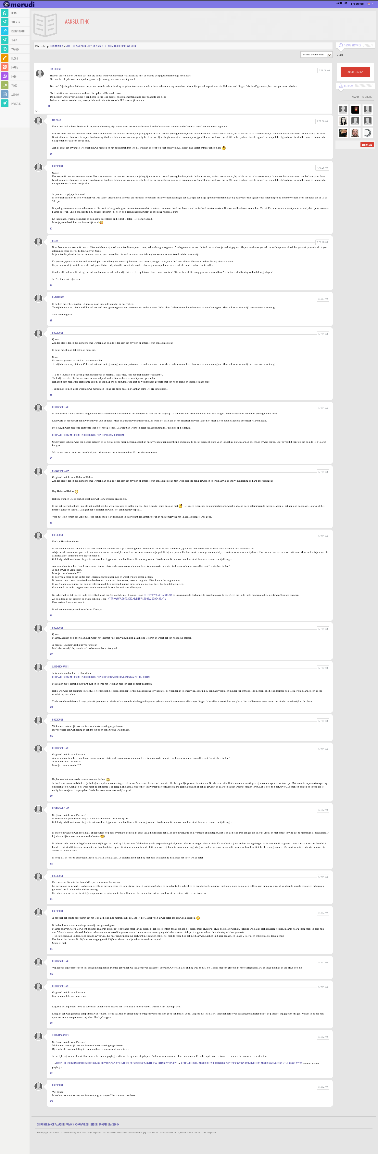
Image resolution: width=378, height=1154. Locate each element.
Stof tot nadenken (76, 46)
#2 (51, 154)
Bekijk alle (367, 144)
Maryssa (56, 119)
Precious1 (55, 69)
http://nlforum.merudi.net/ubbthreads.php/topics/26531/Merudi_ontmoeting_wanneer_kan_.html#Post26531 (116, 1063)
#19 (51, 1073)
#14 (51, 863)
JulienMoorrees (60, 666)
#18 (51, 1023)
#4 (51, 285)
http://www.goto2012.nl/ (158, 595)
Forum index (56, 46)
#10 (51, 654)
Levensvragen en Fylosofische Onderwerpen (112, 46)
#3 (51, 228)
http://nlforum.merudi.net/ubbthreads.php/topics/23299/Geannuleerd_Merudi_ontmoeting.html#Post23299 (241, 1063)
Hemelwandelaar (60, 407)
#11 (51, 707)
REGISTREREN (355, 72)
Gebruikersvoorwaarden (50, 1124)
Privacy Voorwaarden (77, 1124)
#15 (51, 899)
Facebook (114, 1124)
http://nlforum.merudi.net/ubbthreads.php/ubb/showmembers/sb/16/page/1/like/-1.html (101, 677)
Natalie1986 (58, 297)
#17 (51, 973)
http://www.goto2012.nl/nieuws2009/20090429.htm (137, 598)
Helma (55, 240)
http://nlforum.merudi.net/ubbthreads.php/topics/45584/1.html (88, 435)
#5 (51, 320)
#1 (49, 106)
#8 (51, 522)
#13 (51, 796)
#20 (51, 1101)
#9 (51, 615)
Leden (94, 1124)
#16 (51, 948)
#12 (51, 735)
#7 (51, 458)
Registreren (357, 4)
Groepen (103, 1124)
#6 (51, 394)
